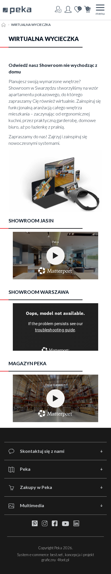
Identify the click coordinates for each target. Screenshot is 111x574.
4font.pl (63, 560)
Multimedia (32, 505)
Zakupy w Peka (36, 487)
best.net (56, 554)
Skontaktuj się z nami (42, 451)
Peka (25, 469)
